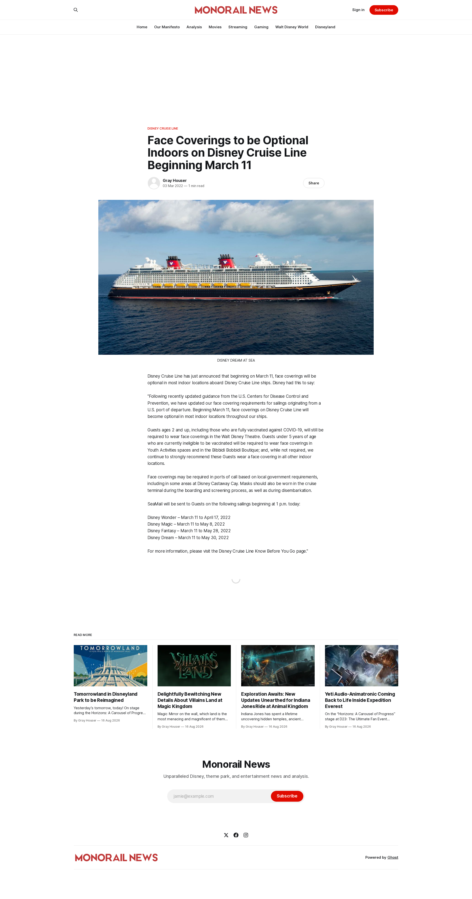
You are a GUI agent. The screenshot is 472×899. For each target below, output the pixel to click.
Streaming (237, 27)
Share (314, 183)
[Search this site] (75, 10)
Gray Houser (175, 180)
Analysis (194, 27)
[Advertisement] (236, 71)
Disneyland (325, 27)
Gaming (261, 27)
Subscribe (384, 10)
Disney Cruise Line (163, 128)
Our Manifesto (167, 27)
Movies (215, 27)
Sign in (358, 9)
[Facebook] (236, 835)
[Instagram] (245, 835)
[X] (226, 835)
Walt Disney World (291, 27)
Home (142, 27)
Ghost (392, 857)
